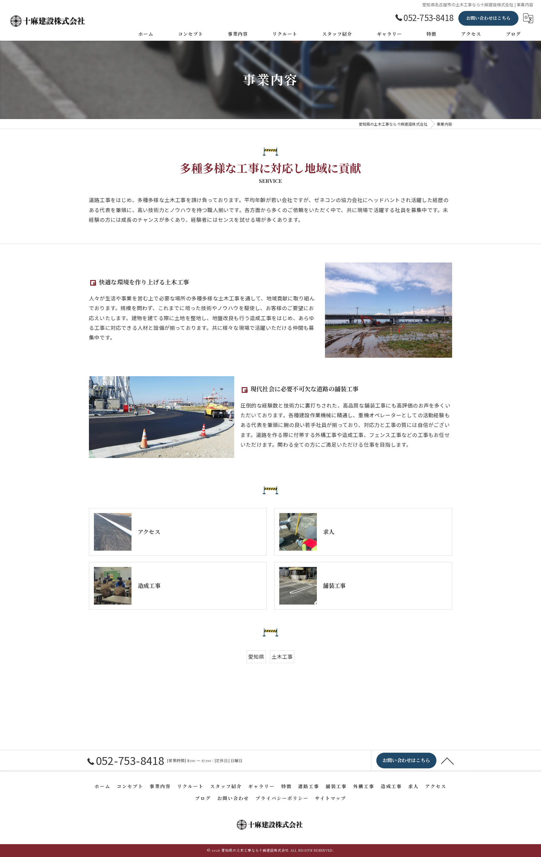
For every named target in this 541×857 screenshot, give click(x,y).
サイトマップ (330, 798)
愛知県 (256, 656)
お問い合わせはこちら (488, 18)
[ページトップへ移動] (447, 760)
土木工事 (282, 656)
